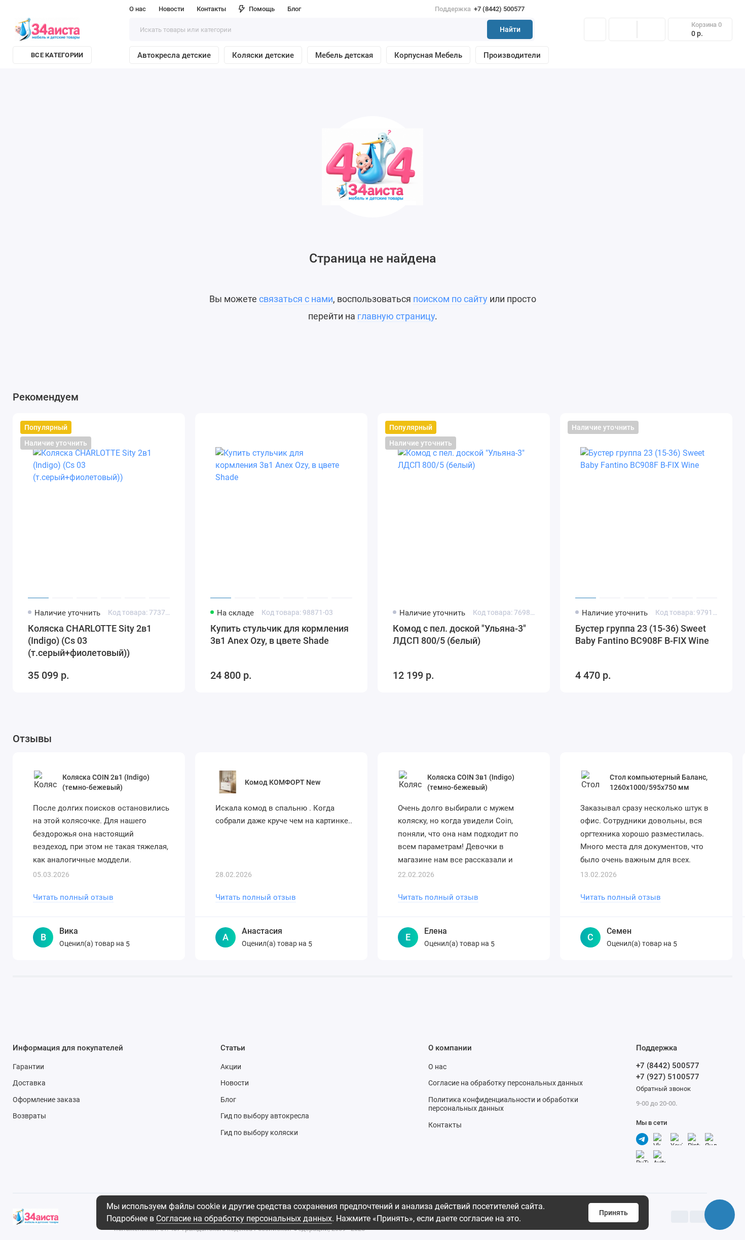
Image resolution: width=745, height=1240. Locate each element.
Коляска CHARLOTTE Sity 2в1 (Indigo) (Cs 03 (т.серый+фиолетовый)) (90, 640)
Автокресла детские (174, 55)
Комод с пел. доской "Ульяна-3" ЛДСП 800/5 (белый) (459, 634)
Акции (230, 1067)
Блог (294, 9)
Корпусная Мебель (428, 55)
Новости (171, 9)
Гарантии (28, 1067)
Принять (613, 1213)
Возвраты (29, 1116)
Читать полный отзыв (73, 897)
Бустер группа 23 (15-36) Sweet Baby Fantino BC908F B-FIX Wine (642, 634)
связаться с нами (296, 299)
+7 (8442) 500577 (480, 9)
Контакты (211, 9)
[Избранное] (651, 29)
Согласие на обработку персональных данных (244, 1218)
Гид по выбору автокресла (264, 1116)
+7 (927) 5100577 (667, 1076)
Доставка (29, 1083)
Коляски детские (263, 55)
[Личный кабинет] (595, 29)
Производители (512, 55)
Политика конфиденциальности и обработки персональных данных (503, 1104)
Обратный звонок (663, 1088)
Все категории (57, 55)
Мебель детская (344, 55)
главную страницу (396, 316)
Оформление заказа (46, 1100)
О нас (437, 1067)
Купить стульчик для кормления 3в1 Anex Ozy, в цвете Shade (279, 634)
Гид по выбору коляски (259, 1132)
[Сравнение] (623, 29)
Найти (510, 29)
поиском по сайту (450, 299)
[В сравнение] (152, 427)
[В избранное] (170, 427)
